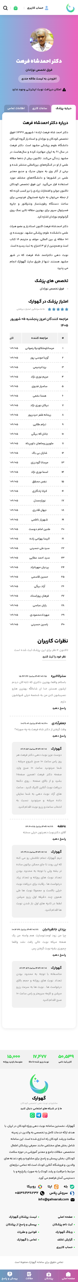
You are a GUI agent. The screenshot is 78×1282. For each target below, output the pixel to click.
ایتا (50, 1186)
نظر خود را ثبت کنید (54, 657)
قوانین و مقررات (27, 1232)
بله (66, 1186)
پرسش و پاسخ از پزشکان (21, 1224)
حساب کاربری (64, 1247)
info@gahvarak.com (54, 1199)
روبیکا (32, 1186)
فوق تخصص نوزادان (52, 289)
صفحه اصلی (65, 1217)
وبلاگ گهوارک (64, 1232)
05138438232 (27, 1193)
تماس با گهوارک (27, 1240)
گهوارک (21, 262)
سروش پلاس (59, 1193)
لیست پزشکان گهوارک (23, 1217)
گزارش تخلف (65, 1240)
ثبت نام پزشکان (62, 1224)
